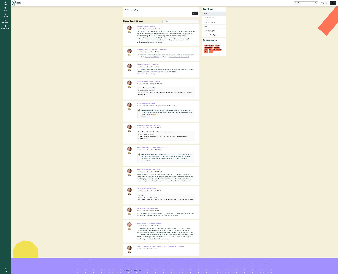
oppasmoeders (208, 47)
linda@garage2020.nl (152, 57)
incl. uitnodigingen (212, 35)
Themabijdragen (209, 31)
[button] (5, 270)
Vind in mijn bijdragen (132, 10)
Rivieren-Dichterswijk (215, 49)
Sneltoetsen (138, 271)
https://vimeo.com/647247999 (147, 134)
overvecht (216, 47)
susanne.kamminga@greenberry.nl (156, 72)
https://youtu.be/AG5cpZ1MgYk (147, 197)
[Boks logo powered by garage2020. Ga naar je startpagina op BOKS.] (16, 3)
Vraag (211, 51)
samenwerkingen (209, 22)
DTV (206, 45)
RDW (206, 49)
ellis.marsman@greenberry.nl (179, 57)
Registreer (324, 3)
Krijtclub (211, 45)
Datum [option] (166, 21)
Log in (333, 3)
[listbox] (180, 21)
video (206, 51)
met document (209, 18)
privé (205, 26)
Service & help (127, 271)
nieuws (217, 45)
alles (205, 13)
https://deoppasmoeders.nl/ (146, 90)
